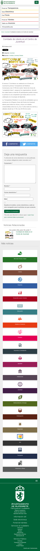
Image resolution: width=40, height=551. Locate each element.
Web (5, 199)
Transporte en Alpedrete (20, 542)
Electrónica (8, 12)
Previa (5, 15)
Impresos (20, 529)
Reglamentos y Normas (20, 534)
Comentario (8, 163)
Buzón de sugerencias (20, 512)
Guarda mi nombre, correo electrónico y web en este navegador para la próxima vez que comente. (20, 206)
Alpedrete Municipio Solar (20, 513)
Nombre (7, 186)
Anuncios (8, 23)
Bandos (20, 531)
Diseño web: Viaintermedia (30, 548)
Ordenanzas (20, 532)
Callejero (20, 544)
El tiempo (20, 541)
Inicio (2, 32)
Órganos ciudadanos (20, 510)
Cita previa (20, 527)
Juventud (7, 32)
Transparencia (10, 8)
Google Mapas (20, 545)
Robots (21, 55)
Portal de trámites (20, 523)
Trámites (8, 20)
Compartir (13, 144)
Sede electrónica (20, 520)
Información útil (20, 517)
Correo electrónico (10, 192)
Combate (11, 55)
